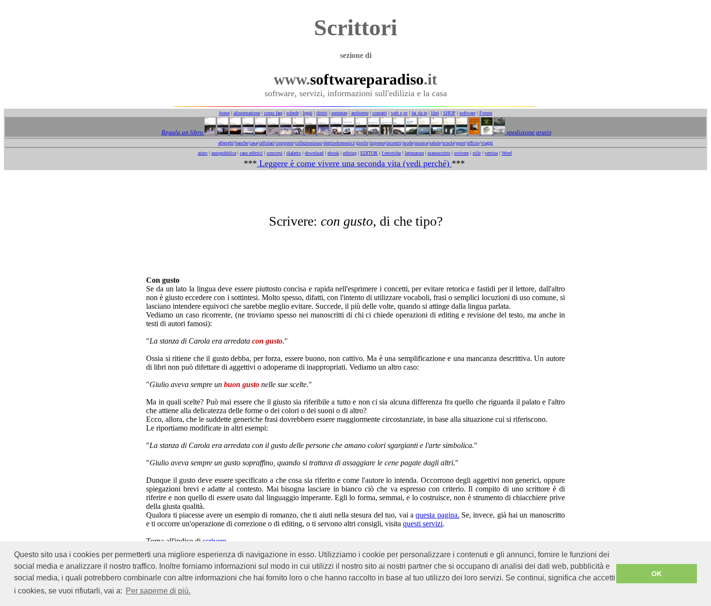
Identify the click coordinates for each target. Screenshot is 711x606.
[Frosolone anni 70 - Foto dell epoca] (498, 132)
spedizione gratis (528, 132)
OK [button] (657, 573)
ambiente (360, 112)
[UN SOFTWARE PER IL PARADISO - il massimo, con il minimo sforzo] (335, 132)
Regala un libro (183, 132)
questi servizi (423, 523)
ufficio (473, 142)
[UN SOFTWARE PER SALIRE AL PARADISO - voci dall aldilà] (461, 132)
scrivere (461, 153)
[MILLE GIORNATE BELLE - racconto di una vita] (234, 132)
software (467, 112)
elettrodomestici (339, 142)
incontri (393, 142)
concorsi (274, 153)
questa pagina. (437, 515)
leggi (307, 112)
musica (421, 142)
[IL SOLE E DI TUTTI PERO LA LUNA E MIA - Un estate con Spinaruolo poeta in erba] (423, 132)
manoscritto (439, 153)
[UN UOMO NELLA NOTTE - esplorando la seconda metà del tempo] (310, 132)
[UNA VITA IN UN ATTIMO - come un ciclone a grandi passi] (222, 132)
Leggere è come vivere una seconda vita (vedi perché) (354, 163)
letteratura (414, 153)
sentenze (339, 112)
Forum (485, 112)
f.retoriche (391, 153)
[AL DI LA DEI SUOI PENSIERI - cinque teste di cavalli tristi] (272, 132)
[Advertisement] (355, 192)
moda (407, 142)
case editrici (251, 153)
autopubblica (223, 153)
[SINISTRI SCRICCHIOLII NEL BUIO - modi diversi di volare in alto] (373, 132)
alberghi (226, 142)
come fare (273, 112)
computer (285, 142)
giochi (362, 142)
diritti (321, 112)
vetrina (491, 153)
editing (349, 153)
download (314, 153)
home (224, 112)
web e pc (399, 112)
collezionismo (308, 142)
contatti (379, 112)
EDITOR (369, 153)
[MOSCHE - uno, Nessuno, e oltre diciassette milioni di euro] (398, 132)
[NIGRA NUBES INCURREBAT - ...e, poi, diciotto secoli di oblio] (436, 132)
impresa (377, 142)
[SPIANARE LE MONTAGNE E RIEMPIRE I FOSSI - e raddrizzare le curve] (410, 132)
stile (477, 153)
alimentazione (247, 112)
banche (241, 142)
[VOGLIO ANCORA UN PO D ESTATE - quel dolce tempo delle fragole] (285, 132)
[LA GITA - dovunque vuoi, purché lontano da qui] (297, 132)
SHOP (449, 112)
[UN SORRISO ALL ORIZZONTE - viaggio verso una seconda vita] (259, 132)
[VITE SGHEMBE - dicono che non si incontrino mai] (360, 132)
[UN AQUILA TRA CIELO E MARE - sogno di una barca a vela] (347, 132)
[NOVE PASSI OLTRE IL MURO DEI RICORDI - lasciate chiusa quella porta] (448, 132)
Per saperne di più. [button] (158, 591)
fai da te (419, 112)
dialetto (293, 153)
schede (292, 112)
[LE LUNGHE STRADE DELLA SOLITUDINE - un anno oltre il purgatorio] (385, 132)
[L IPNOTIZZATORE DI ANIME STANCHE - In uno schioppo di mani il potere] (473, 132)
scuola (448, 142)
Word (507, 153)
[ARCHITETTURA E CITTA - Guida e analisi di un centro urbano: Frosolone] (486, 132)
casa (253, 142)
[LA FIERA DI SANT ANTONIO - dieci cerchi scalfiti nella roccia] (247, 132)
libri (435, 112)
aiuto (202, 153)
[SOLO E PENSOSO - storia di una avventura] (210, 132)
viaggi (487, 142)
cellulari (266, 142)
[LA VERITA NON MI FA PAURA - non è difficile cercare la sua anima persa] (322, 132)
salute (435, 142)
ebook (333, 153)
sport (460, 142)
